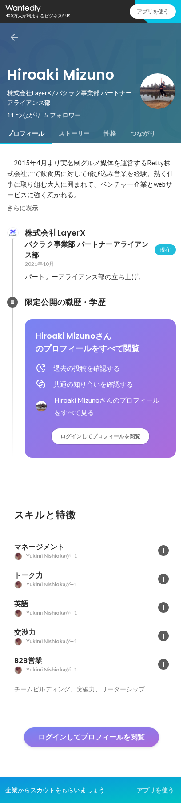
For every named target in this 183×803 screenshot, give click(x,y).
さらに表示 (22, 208)
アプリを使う (153, 11)
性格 (110, 133)
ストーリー (74, 133)
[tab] (26, 133)
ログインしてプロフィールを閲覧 (100, 436)
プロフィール (25, 133)
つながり (143, 133)
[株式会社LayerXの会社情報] (12, 233)
